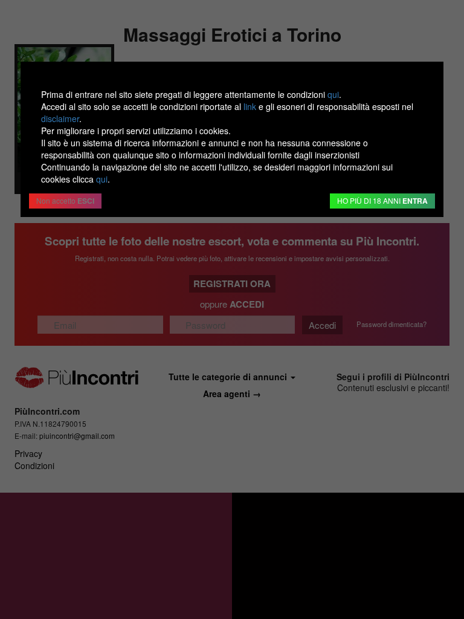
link (249, 106)
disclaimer (60, 118)
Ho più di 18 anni (382, 200)
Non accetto (65, 200)
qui (333, 94)
